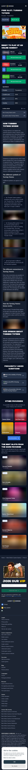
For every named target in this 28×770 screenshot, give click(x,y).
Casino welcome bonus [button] (6, 683)
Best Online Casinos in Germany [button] (9, 711)
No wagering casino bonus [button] (7, 686)
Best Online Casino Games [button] (14, 557)
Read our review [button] (13, 53)
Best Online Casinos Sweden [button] (8, 721)
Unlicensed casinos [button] (6, 648)
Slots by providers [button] (5, 659)
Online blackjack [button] (5, 696)
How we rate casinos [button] (6, 629)
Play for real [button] (14, 19)
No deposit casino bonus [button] (7, 688)
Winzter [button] (12, 51)
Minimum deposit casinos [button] (7, 646)
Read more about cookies (9, 757)
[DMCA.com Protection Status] (14, 612)
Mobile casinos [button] (5, 637)
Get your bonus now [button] (16, 57)
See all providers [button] (13, 438)
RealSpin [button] (13, 63)
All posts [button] (3, 667)
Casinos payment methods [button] (7, 653)
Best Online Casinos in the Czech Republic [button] (11, 714)
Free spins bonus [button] (5, 690)
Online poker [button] (4, 701)
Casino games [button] (4, 661)
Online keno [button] (4, 705)
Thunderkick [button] (10, 15)
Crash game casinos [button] (6, 651)
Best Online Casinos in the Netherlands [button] (10, 718)
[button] (7, 6)
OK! (15, 761)
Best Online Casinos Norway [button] (8, 725)
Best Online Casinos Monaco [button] (8, 728)
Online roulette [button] (4, 698)
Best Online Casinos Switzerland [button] (9, 723)
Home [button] (3, 557)
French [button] (3, 675)
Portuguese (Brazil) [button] (6, 677)
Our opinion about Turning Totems (11, 115)
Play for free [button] (5, 19)
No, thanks (14, 766)
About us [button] (3, 626)
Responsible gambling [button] (6, 624)
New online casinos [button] (6, 634)
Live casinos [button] (4, 639)
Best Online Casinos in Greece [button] (8, 716)
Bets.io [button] (12, 76)
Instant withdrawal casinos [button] (7, 641)
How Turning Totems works (9, 112)
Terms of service (17, 596)
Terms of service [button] (5, 619)
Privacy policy (9, 596)
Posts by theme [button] (5, 669)
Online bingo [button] (4, 703)
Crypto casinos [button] (5, 644)
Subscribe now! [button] (13, 590)
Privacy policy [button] (4, 621)
